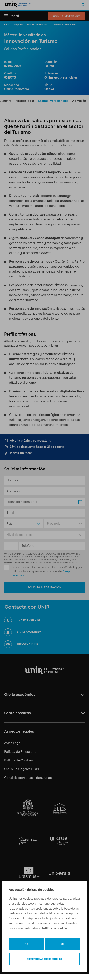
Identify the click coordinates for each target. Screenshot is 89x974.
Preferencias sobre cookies (44, 959)
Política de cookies (54, 928)
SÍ (62, 944)
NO (26, 944)
